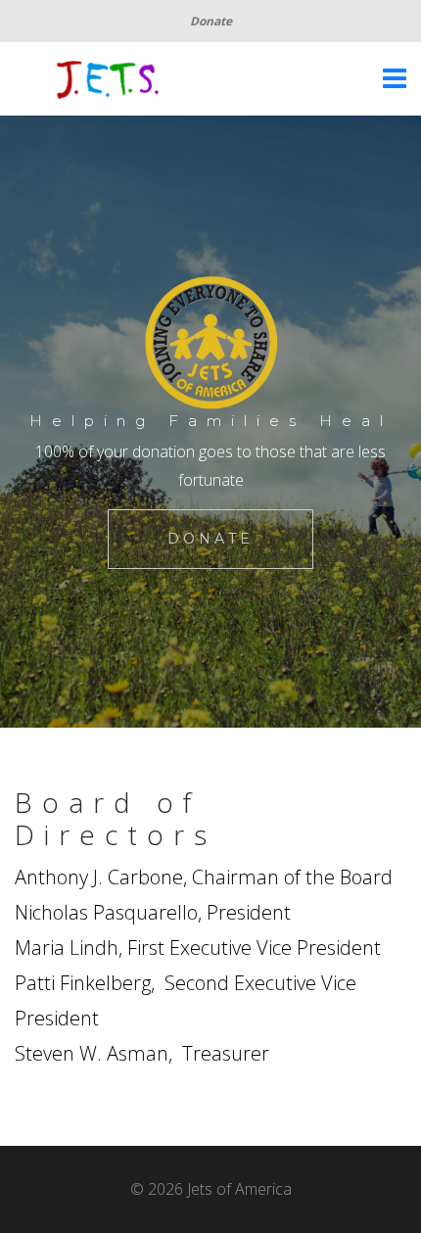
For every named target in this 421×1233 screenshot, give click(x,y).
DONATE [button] (210, 538)
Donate (211, 21)
